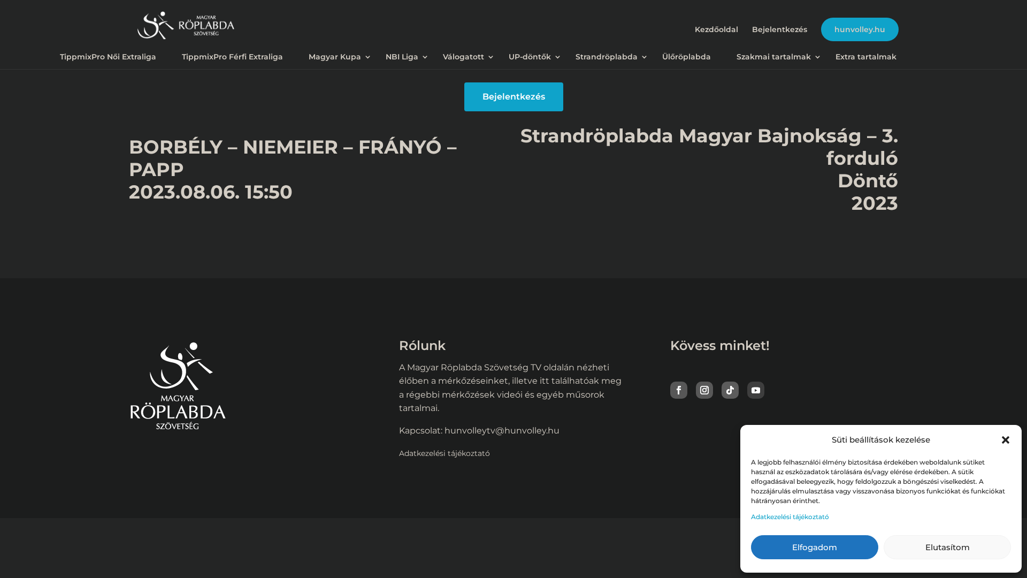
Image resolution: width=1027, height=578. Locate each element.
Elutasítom (947, 547)
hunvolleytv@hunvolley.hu (502, 430)
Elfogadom (814, 547)
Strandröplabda (607, 57)
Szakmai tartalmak (774, 57)
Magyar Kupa (335, 57)
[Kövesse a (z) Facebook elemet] (678, 390)
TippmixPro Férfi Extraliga (232, 57)
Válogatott (463, 57)
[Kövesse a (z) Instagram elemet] (704, 390)
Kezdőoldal (716, 30)
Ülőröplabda (686, 57)
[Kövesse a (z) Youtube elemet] (755, 390)
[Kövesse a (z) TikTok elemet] (730, 390)
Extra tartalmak (866, 57)
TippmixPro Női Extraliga (108, 57)
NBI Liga (402, 57)
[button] (1005, 440)
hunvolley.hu (859, 29)
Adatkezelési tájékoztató (790, 517)
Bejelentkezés (779, 30)
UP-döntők (530, 57)
